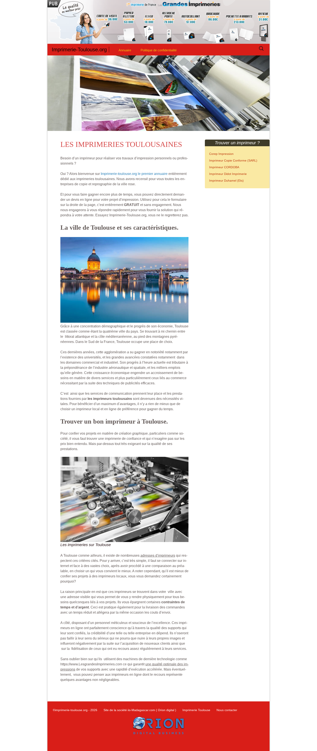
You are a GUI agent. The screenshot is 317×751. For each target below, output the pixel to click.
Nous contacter (227, 710)
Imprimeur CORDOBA (224, 167)
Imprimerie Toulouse (196, 710)
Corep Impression (221, 154)
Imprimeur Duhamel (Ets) (226, 180)
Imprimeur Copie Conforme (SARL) (233, 160)
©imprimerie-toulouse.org (70, 710)
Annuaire (125, 50)
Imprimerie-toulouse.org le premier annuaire (134, 174)
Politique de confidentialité (159, 50)
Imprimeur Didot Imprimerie (228, 174)
